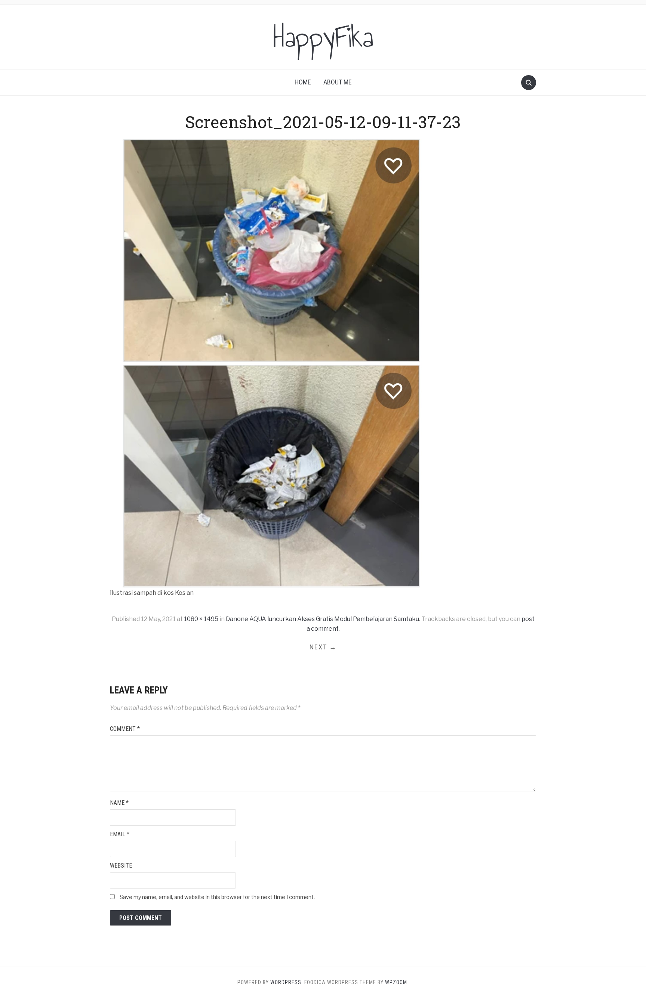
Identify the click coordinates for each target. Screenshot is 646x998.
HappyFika (323, 37)
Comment (125, 728)
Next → (323, 647)
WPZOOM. (397, 982)
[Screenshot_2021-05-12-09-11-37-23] (272, 363)
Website (121, 865)
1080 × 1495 (201, 618)
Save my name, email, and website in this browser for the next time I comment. (217, 897)
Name (119, 802)
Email (119, 834)
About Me (337, 82)
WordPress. (286, 982)
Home (303, 82)
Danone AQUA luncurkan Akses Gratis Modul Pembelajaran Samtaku (322, 618)
